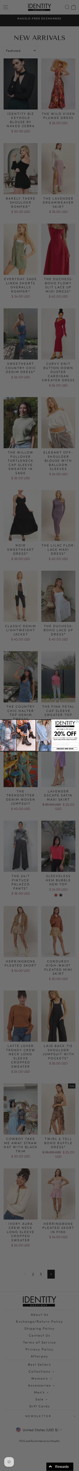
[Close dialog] (77, 721)
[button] (65, 749)
